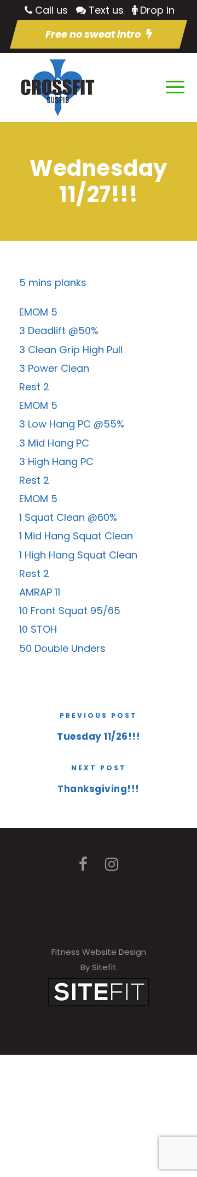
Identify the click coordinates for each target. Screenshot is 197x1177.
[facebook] (83, 864)
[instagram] (111, 864)
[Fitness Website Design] (98, 991)
